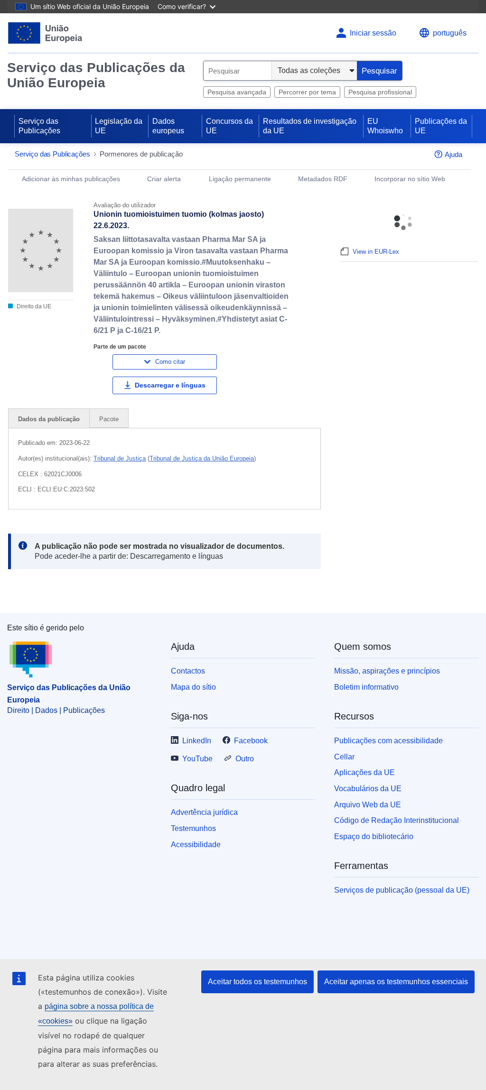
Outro (244, 759)
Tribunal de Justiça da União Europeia (202, 458)
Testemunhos (193, 828)
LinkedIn (196, 741)
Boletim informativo (366, 687)
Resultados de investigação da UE (309, 126)
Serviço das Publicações (39, 126)
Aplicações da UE (364, 772)
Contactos (188, 671)
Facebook (251, 741)
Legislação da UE (118, 126)
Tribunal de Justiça (119, 458)
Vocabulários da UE (368, 789)
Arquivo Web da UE (367, 805)
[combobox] (237, 70)
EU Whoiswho (385, 126)
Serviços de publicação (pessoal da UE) (401, 890)
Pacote (109, 419)
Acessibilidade (196, 845)
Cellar (344, 757)
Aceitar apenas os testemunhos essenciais (396, 982)
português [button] (450, 33)
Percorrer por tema (307, 92)
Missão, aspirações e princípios (387, 671)
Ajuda (453, 154)
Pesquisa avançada (236, 92)
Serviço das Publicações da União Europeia (96, 75)
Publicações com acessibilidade (388, 741)
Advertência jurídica (204, 812)
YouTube (197, 759)
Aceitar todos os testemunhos (257, 982)
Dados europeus (168, 126)
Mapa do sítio (193, 687)
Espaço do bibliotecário (373, 836)
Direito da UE (33, 306)
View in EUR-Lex (376, 251)
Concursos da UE (229, 126)
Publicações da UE (441, 126)
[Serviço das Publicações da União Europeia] (45, 33)
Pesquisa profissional (380, 92)
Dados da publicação (49, 419)
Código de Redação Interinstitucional (396, 820)
